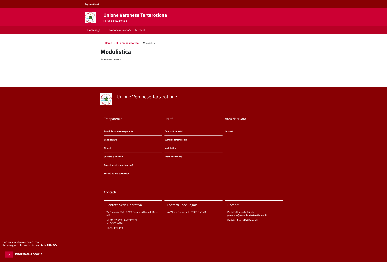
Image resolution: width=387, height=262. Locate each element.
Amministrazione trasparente (118, 131)
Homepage (93, 30)
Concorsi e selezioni (113, 156)
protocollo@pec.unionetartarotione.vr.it (247, 215)
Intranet (140, 30)
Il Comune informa (118, 30)
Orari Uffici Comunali (247, 220)
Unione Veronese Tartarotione (135, 17)
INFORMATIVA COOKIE (28, 254)
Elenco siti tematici (173, 131)
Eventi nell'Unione (173, 156)
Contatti (231, 220)
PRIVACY (52, 245)
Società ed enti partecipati (117, 173)
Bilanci (107, 148)
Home (108, 43)
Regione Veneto (92, 4)
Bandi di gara (110, 139)
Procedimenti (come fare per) (118, 165)
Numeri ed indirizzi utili (175, 139)
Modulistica (170, 148)
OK (9, 254)
